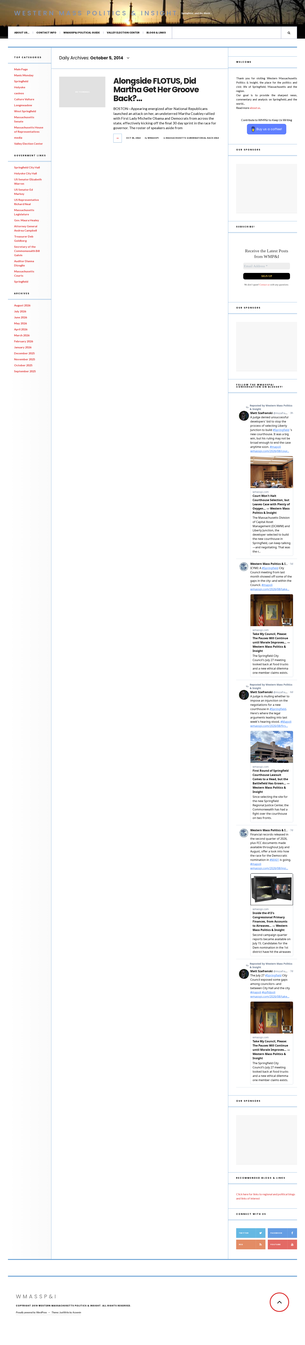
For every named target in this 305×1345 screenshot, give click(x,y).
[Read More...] (117, 138)
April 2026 (20, 329)
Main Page (21, 69)
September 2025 (25, 371)
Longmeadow (23, 105)
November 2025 (24, 359)
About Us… (21, 32)
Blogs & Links (156, 32)
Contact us (264, 284)
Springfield (21, 81)
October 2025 (23, 365)
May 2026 (20, 323)
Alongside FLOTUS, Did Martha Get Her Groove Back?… (156, 89)
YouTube (275, 1244)
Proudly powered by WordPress (31, 1312)
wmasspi (153, 138)
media (18, 137)
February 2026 (23, 341)
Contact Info (46, 32)
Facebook (276, 1233)
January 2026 (22, 347)
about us (255, 107)
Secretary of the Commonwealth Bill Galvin (27, 251)
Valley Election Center (123, 32)
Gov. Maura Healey (26, 220)
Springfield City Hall (27, 167)
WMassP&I (37, 1296)
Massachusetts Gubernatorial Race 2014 (192, 138)
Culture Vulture (24, 99)
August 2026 (22, 305)
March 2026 (21, 335)
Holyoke (19, 87)
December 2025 (24, 353)
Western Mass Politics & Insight (96, 13)
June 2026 (20, 317)
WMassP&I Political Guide (81, 32)
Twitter (244, 1233)
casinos (19, 93)
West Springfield (25, 111)
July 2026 (20, 311)
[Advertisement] (266, 188)
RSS (241, 1244)
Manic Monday (24, 75)
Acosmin (77, 1312)
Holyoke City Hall (25, 173)
